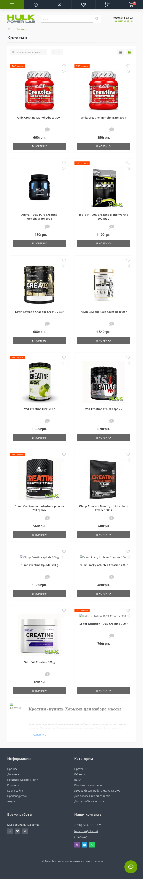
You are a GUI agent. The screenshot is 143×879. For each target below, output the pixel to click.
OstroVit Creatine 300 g (39, 662)
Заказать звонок (124, 20)
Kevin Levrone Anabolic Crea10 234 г (39, 312)
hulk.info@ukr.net (86, 831)
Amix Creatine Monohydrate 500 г (103, 117)
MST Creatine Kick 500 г (39, 409)
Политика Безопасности (22, 779)
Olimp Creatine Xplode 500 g (39, 565)
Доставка (13, 774)
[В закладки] (64, 66)
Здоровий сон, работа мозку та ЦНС (97, 790)
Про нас (12, 769)
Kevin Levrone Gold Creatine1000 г (104, 312)
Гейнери (79, 774)
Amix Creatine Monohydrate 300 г (39, 117)
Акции (11, 801)
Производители (17, 796)
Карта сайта (15, 790)
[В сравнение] (64, 72)
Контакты (13, 785)
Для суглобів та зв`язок (89, 801)
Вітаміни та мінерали (88, 785)
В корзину (39, 146)
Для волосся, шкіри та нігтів (92, 796)
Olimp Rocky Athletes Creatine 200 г (104, 565)
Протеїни (80, 769)
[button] (60, 4)
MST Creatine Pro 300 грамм (104, 409)
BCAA (77, 779)
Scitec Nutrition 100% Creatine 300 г (104, 623)
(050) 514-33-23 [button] (86, 825)
